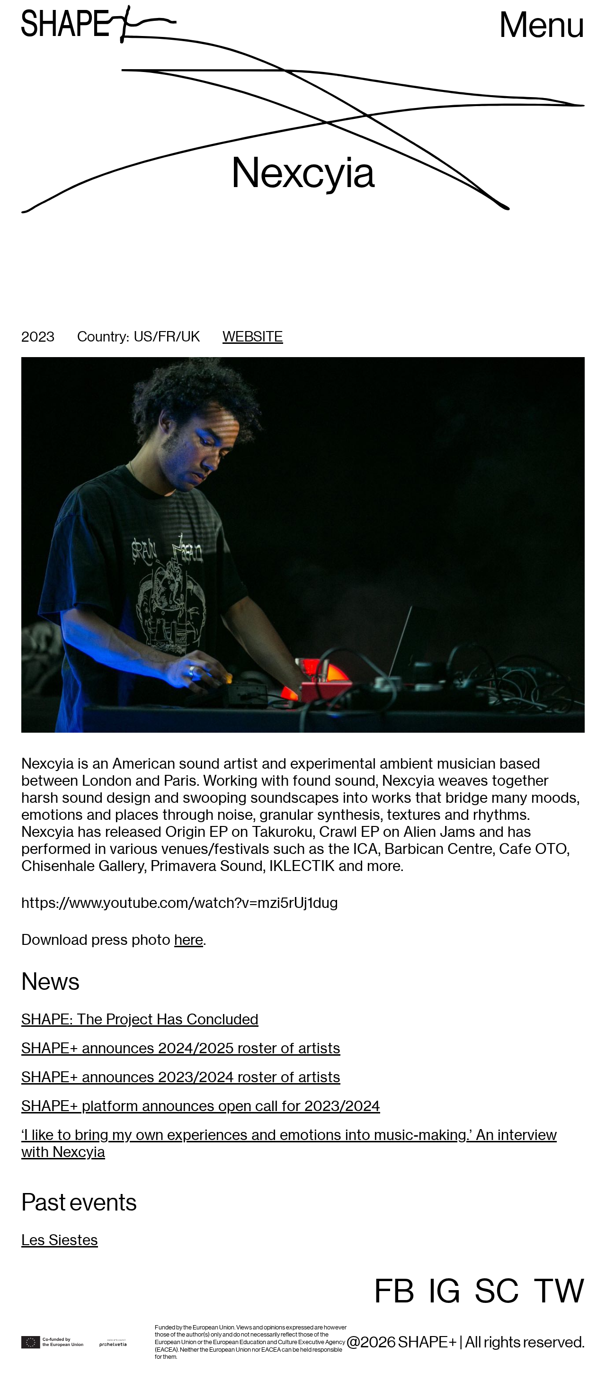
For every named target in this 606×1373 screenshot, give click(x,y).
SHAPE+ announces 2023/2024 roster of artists (180, 1077)
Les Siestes (59, 1240)
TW (559, 1292)
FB (394, 1292)
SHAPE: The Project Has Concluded (139, 1019)
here (188, 940)
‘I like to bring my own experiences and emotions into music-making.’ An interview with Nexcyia (289, 1143)
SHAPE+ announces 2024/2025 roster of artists (180, 1048)
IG (444, 1292)
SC (497, 1292)
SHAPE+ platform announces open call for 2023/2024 (200, 1106)
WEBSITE (253, 337)
